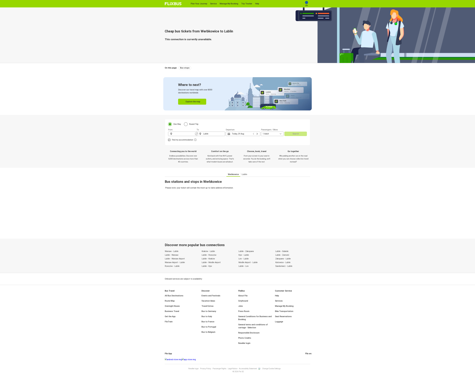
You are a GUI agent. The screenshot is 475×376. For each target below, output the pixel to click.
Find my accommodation (182, 140)
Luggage (279, 321)
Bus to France (208, 321)
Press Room (243, 311)
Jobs (240, 306)
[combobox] (184, 133)
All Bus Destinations (174, 295)
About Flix (243, 295)
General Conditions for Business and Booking (255, 318)
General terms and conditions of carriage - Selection (253, 326)
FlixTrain (169, 321)
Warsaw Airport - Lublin (175, 262)
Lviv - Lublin (243, 259)
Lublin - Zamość (282, 255)
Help (277, 295)
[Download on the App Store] (189, 359)
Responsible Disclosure (248, 333)
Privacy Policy (205, 369)
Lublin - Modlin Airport (211, 262)
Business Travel (172, 311)
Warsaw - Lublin (171, 251)
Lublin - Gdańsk (281, 251)
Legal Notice (232, 369)
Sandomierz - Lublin (283, 266)
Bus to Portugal (209, 327)
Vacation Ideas (208, 301)
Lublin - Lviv (243, 266)
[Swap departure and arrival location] (196, 134)
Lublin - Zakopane (246, 251)
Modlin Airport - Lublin (248, 262)
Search (296, 134)
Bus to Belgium (208, 332)
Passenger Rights (219, 369)
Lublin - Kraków (208, 259)
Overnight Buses (172, 306)
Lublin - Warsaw (171, 255)
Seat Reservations (283, 316)
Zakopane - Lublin (283, 259)
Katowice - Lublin (282, 262)
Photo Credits (244, 338)
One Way (177, 124)
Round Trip (193, 124)
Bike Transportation (284, 311)
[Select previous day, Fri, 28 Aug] (253, 133)
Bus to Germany (209, 311)
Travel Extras (208, 306)
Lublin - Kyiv (207, 266)
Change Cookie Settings (271, 369)
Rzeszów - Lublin (172, 266)
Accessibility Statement (248, 369)
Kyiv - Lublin (243, 255)
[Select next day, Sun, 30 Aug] (257, 133)
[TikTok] (309, 359)
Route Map (170, 301)
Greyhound (243, 301)
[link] (237, 93)
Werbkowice (233, 174)
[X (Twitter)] (308, 359)
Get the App (170, 316)
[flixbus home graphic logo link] (173, 3)
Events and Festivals (211, 295)
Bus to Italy (207, 316)
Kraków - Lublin (208, 251)
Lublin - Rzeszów (209, 255)
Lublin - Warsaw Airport (175, 259)
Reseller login (244, 343)
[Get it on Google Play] (173, 359)
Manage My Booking (284, 306)
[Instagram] (306, 359)
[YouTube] (307, 359)
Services (279, 301)
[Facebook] (305, 359)
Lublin (244, 174)
